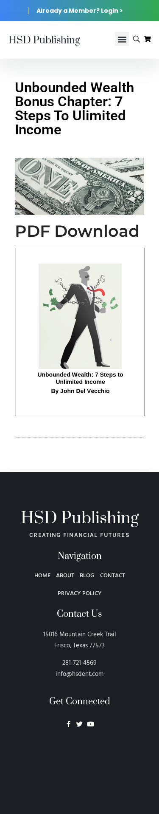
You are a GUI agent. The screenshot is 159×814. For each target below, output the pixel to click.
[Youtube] (90, 724)
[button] (122, 39)
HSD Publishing (44, 40)
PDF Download (77, 231)
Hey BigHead (80, 769)
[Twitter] (79, 724)
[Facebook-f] (68, 724)
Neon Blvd (79, 747)
